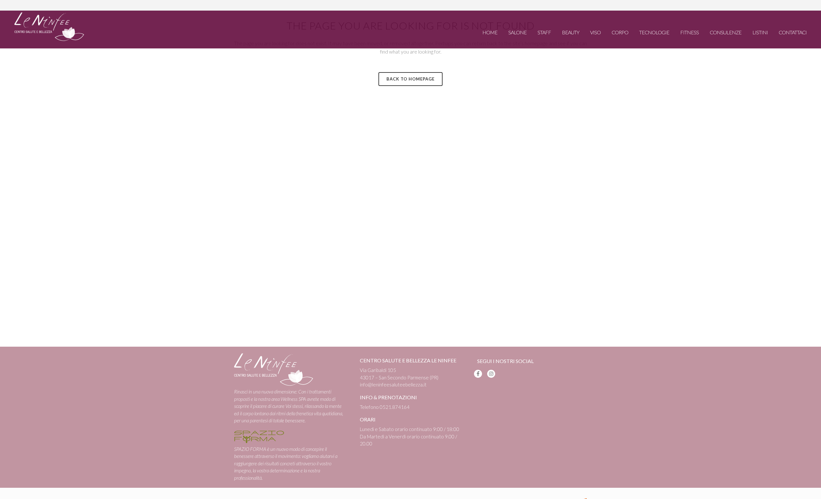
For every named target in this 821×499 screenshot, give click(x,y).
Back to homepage (410, 78)
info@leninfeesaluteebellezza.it (393, 384)
